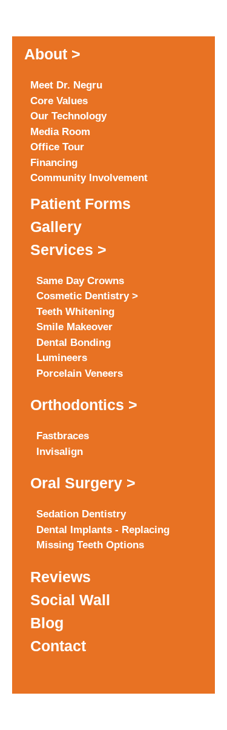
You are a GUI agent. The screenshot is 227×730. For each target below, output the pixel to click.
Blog (47, 622)
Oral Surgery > (83, 482)
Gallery (56, 226)
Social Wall (70, 599)
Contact (58, 645)
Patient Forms (80, 203)
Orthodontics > (83, 404)
